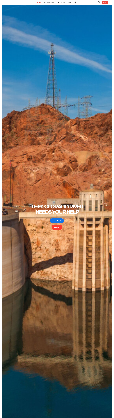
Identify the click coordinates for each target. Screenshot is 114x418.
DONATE (57, 227)
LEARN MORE (57, 220)
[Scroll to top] (103, 407)
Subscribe (16, 16)
